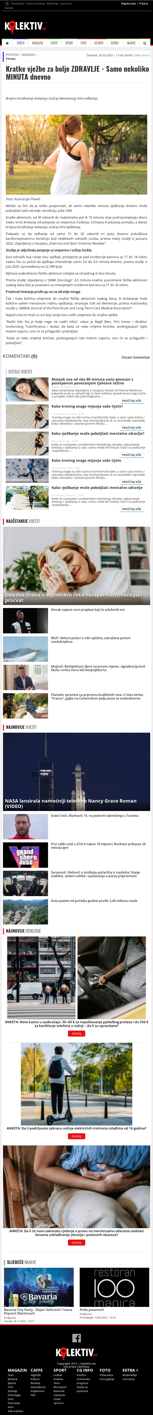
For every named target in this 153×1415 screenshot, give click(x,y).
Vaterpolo (59, 1395)
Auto (11, 1407)
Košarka (58, 1379)
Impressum (66, 3)
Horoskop (128, 1379)
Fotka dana (106, 1375)
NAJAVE (131, 43)
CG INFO (98, 43)
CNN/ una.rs (142, 55)
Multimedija (130, 1375)
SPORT (69, 43)
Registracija (128, 3)
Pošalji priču (17, 3)
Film (33, 1395)
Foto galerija (107, 1379)
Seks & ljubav (15, 1411)
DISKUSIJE (23, 931)
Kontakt (9, 8)
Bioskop (35, 1383)
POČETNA (12, 55)
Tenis (57, 1383)
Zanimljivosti (38, 1387)
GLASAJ (76, 1033)
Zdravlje (12, 1391)
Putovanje (14, 1403)
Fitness (11, 59)
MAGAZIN (37, 43)
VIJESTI (21, 43)
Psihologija (14, 1395)
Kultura (35, 1379)
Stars (11, 1375)
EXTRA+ (115, 43)
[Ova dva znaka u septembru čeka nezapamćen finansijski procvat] (76, 565)
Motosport (60, 1387)
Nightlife (36, 1375)
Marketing (52, 3)
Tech (10, 1387)
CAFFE (54, 43)
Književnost (37, 1391)
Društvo (81, 1375)
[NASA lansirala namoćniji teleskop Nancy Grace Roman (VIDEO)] (76, 771)
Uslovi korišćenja (35, 3)
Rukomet (59, 1391)
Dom (11, 1399)
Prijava (143, 3)
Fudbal (58, 1375)
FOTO (83, 43)
